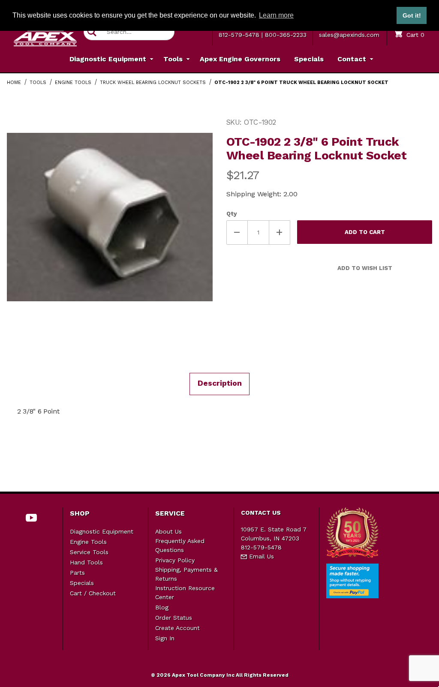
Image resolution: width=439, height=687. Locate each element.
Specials (82, 582)
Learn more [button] (276, 15)
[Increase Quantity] (280, 232)
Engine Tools (88, 541)
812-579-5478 (239, 34)
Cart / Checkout (93, 593)
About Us (168, 531)
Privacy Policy (175, 560)
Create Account (177, 627)
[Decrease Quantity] (237, 232)
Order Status (173, 617)
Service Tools (89, 552)
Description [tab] (220, 383)
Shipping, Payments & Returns (186, 574)
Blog (161, 607)
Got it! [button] (412, 15)
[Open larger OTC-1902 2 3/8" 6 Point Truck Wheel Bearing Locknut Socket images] (110, 217)
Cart (414, 34)
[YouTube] (31, 517)
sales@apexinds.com (349, 34)
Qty (231, 213)
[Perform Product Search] (92, 32)
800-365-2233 (286, 34)
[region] (110, 342)
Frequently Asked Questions (179, 545)
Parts (77, 572)
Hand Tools (86, 562)
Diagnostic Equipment (101, 531)
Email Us (260, 556)
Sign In (164, 638)
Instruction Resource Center (185, 592)
